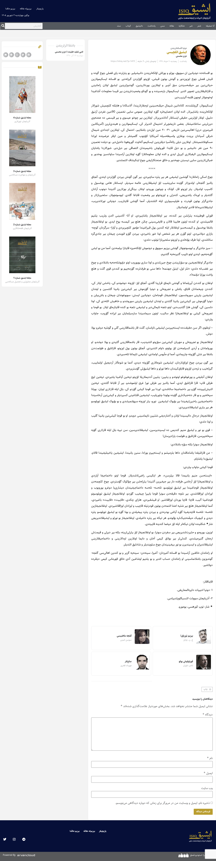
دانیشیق (139, 26)
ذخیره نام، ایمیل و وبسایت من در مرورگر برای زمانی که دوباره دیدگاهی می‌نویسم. (162, 802)
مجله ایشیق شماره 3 (22, 171)
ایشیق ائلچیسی (177, 52)
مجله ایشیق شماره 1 (22, 278)
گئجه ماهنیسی (124, 636)
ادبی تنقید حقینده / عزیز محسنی (69, 52)
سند (119, 26)
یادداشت (152, 26)
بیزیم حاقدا (10, 8)
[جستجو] (3, 26)
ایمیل (208, 773)
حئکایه (182, 26)
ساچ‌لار (128, 661)
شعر (199, 26)
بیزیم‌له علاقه (25, 8)
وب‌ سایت (207, 788)
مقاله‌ (172, 26)
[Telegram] (24, 839)
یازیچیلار (40, 8)
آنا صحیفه (210, 26)
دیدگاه (208, 714)
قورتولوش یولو (186, 661)
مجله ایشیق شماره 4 (22, 118)
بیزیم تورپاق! (186, 636)
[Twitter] (5, 839)
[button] (207, 689)
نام (210, 758)
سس (162, 26)
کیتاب (128, 26)
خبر (191, 26)
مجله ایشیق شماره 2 (22, 224)
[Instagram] (14, 839)
